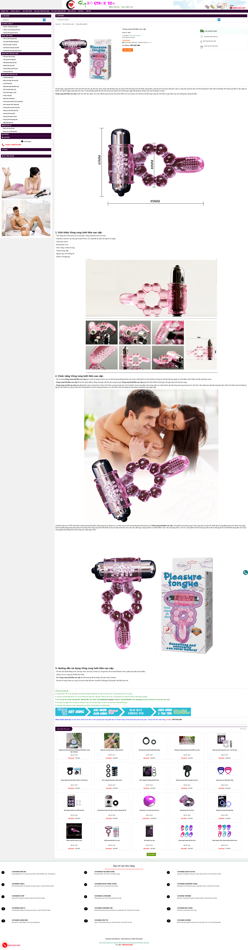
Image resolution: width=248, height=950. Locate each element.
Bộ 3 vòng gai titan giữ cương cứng (112, 780)
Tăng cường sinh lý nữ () (10, 32)
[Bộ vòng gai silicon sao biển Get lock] (74, 801)
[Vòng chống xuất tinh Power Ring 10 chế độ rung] (74, 771)
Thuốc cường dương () (10, 26)
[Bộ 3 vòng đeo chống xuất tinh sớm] (149, 771)
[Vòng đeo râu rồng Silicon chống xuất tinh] (111, 740)
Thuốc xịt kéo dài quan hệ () (11, 29)
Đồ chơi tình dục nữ (58, 11)
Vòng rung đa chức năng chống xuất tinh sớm (224, 840)
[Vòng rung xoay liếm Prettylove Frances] (187, 771)
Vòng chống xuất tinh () (10, 68)
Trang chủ (4, 11)
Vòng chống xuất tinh (135, 35)
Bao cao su (72, 11)
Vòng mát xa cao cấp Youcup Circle (149, 810)
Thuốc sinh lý (15, 11)
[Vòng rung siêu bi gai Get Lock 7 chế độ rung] (224, 740)
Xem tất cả (243, 729)
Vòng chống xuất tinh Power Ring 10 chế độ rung (74, 780)
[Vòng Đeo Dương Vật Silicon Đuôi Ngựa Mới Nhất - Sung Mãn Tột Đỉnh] (74, 740)
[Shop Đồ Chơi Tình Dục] (71, 4)
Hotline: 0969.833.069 (13, 145)
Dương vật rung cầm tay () (11, 107)
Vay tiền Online (8, 156)
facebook (111, 699)
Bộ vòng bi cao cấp (149, 840)
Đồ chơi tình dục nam (41, 11)
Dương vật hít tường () (10, 119)
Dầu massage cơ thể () (10, 44)
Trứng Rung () (8, 77)
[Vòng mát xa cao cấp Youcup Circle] (149, 801)
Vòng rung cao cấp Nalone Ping (224, 780)
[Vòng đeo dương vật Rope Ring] (224, 801)
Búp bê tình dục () (9, 65)
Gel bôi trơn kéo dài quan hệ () (12, 50)
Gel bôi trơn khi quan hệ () (11, 47)
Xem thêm (151, 854)
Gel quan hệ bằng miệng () (11, 41)
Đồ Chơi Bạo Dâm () (9, 89)
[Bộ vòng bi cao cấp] (149, 831)
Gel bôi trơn (27, 11)
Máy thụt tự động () (9, 98)
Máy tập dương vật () (9, 62)
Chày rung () (7, 95)
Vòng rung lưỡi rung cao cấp (74, 840)
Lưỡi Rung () (7, 83)
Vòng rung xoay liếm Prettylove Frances (187, 780)
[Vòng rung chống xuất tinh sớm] (187, 831)
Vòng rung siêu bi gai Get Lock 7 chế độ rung (224, 750)
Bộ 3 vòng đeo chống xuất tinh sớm (149, 780)
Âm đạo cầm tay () (9, 56)
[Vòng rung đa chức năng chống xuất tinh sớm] (224, 831)
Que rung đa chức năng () (11, 104)
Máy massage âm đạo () (10, 80)
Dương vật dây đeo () (10, 116)
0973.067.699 (135, 45)
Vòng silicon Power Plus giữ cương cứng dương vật (111, 810)
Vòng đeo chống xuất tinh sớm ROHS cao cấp (186, 750)
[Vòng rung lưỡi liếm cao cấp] (111, 831)
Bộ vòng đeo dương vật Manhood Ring (149, 750)
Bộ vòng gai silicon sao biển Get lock (74, 810)
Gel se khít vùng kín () (10, 38)
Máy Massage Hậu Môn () (11, 86)
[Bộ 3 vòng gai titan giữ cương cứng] (111, 771)
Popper (80, 11)
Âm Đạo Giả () (8, 71)
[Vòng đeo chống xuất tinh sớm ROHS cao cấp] (187, 740)
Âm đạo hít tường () (9, 59)
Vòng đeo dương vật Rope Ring (224, 810)
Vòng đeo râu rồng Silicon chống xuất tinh (111, 750)
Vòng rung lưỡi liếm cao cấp (112, 840)
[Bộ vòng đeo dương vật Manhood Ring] (149, 740)
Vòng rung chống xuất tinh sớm (187, 840)
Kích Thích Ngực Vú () (9, 92)
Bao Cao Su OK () (9, 128)
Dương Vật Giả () (9, 113)
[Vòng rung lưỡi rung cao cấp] (74, 831)
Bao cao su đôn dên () (10, 131)
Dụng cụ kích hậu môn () (10, 110)
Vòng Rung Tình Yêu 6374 (187, 810)
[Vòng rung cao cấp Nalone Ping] (224, 771)
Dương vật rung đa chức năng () (13, 101)
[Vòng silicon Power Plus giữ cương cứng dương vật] (111, 801)
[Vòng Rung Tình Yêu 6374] (187, 801)
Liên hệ (88, 11)
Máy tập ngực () (8, 122)
